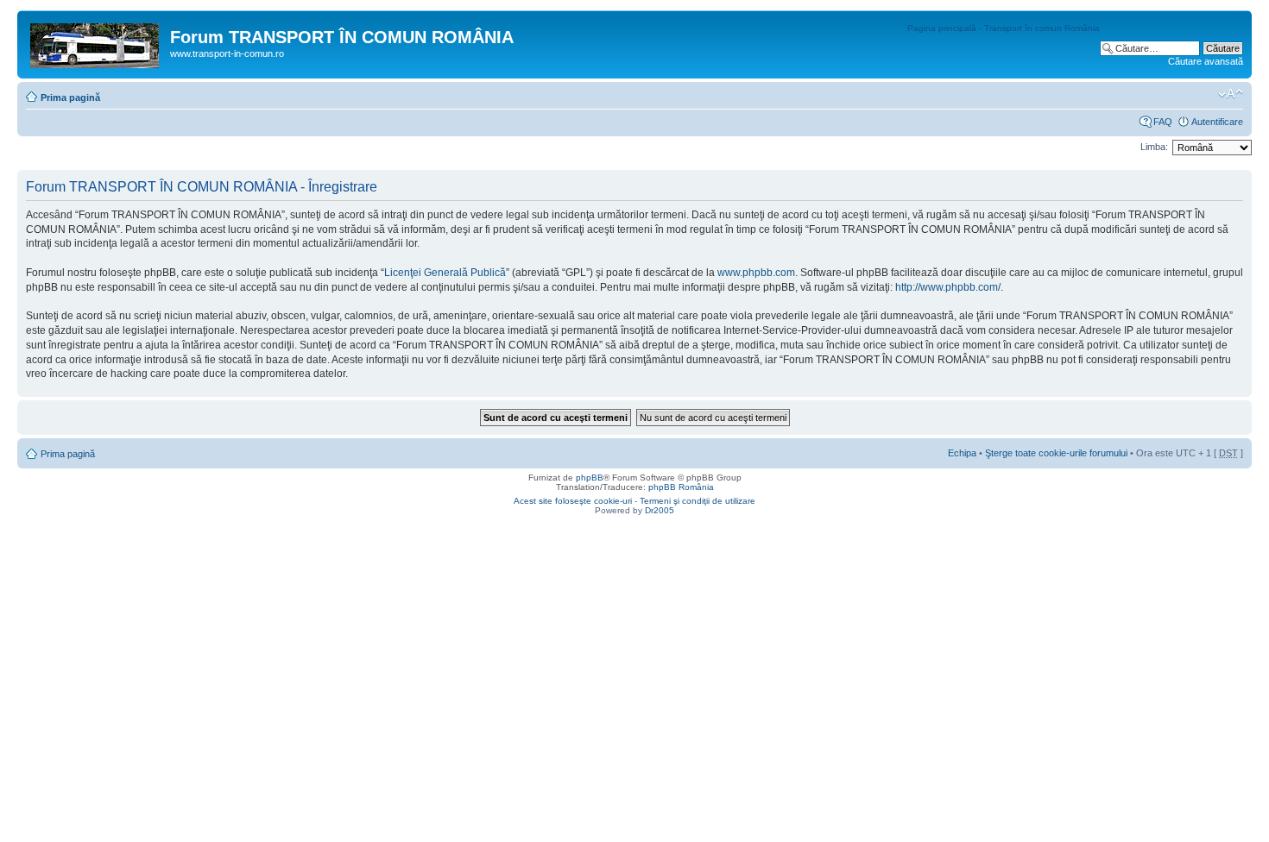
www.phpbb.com (756, 273)
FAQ (1162, 121)
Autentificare (1217, 121)
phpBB (589, 477)
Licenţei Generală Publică (445, 273)
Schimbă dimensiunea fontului (1230, 94)
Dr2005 (659, 510)
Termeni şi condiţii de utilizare (697, 501)
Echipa (962, 453)
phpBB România (681, 487)
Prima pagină (70, 97)
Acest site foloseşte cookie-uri (573, 501)
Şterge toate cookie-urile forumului (1056, 453)
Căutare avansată (1205, 61)
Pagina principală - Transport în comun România (1003, 28)
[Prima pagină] (96, 42)
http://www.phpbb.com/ (948, 287)
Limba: (1154, 146)
